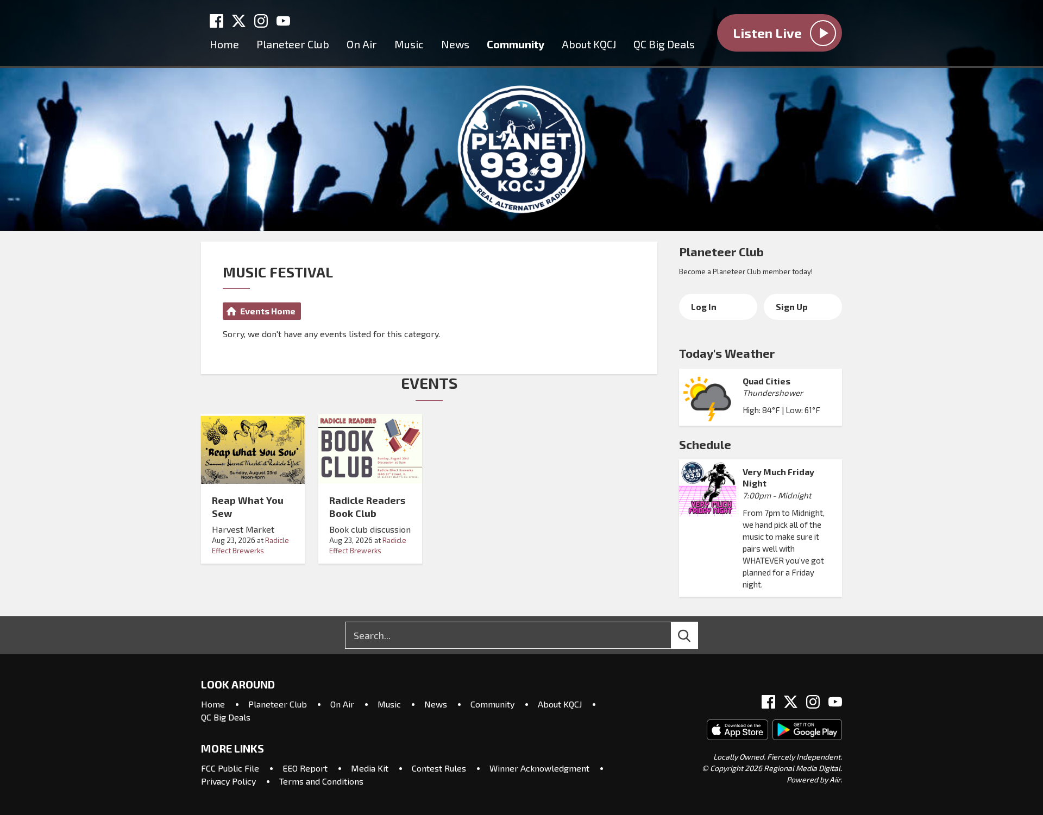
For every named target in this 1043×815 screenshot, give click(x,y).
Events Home (268, 311)
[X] (239, 21)
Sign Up (792, 306)
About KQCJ (589, 43)
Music (409, 43)
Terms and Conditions (321, 781)
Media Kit (369, 768)
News (455, 43)
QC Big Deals (664, 43)
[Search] (694, 635)
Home (224, 43)
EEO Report (305, 768)
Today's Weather (727, 353)
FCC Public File (230, 768)
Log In (704, 306)
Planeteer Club (292, 43)
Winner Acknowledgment (539, 768)
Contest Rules (439, 768)
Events (429, 383)
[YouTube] (283, 21)
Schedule (705, 444)
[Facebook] (216, 21)
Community (515, 43)
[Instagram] (261, 21)
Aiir (835, 779)
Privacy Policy (228, 781)
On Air (362, 43)
